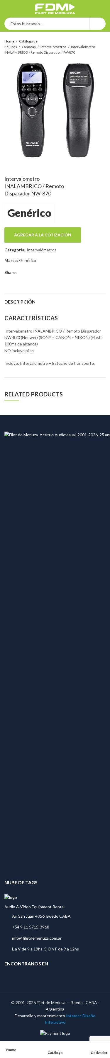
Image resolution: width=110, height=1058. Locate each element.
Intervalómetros (53, 47)
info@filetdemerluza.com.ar (37, 938)
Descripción (19, 301)
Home (9, 41)
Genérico (29, 212)
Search (98, 24)
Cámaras (29, 47)
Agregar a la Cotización (42, 234)
